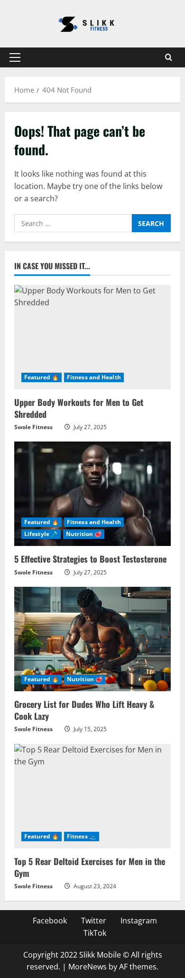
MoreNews (87, 966)
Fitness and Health (94, 377)
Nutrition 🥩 (84, 534)
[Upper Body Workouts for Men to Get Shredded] (92, 337)
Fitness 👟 (81, 836)
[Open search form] (168, 57)
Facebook (50, 920)
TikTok (94, 933)
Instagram (138, 920)
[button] (15, 57)
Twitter (93, 920)
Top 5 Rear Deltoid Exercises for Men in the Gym (89, 867)
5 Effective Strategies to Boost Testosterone (90, 559)
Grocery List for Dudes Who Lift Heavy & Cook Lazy (84, 710)
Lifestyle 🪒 (41, 534)
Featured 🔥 (41, 377)
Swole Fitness (33, 427)
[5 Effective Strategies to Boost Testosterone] (92, 494)
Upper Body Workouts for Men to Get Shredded (78, 408)
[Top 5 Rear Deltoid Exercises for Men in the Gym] (92, 796)
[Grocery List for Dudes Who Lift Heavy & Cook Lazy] (92, 639)
